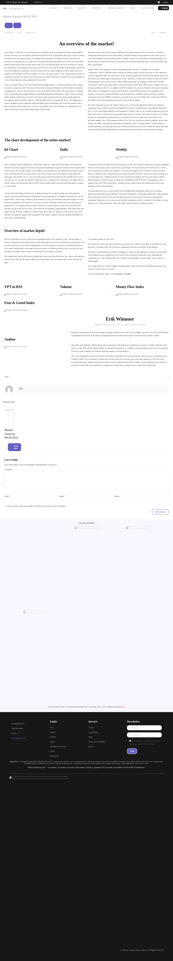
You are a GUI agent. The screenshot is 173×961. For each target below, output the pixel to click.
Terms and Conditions (96, 742)
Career (52, 751)
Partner (52, 732)
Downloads (54, 756)
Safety (52, 742)
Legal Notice (93, 732)
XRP (107, 97)
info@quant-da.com (18, 738)
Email (62, 496)
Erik (18, 33)
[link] (15, 157)
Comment (8, 470)
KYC (52, 728)
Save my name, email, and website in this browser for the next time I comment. (36, 506)
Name (7, 496)
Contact (91, 728)
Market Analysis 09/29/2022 (11, 433)
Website (117, 496)
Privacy (91, 746)
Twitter (128, 274)
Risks (90, 737)
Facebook (118, 274)
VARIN (53, 737)
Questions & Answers (58, 746)
